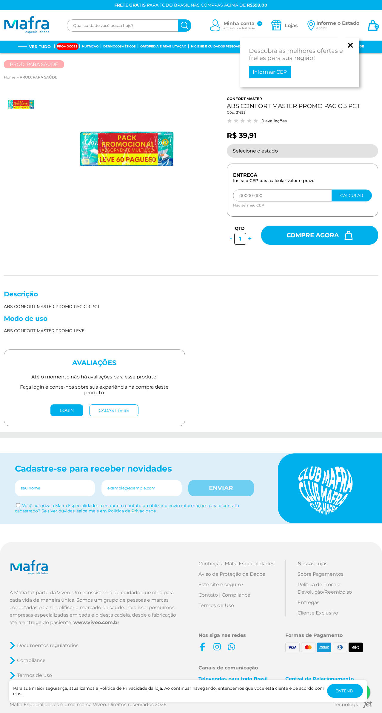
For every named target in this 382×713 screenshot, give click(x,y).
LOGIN (67, 410)
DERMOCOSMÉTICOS (119, 46)
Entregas (308, 602)
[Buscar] (184, 25)
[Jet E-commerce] (353, 705)
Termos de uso (34, 675)
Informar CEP (270, 72)
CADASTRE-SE (114, 410)
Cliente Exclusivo (318, 613)
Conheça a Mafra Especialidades (236, 563)
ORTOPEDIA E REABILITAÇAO (163, 46)
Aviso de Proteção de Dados (231, 574)
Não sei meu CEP (248, 205)
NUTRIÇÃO (90, 46)
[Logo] (26, 25)
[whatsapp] (231, 647)
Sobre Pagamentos (321, 574)
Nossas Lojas (312, 563)
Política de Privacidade (132, 511)
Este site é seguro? (221, 584)
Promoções (67, 46)
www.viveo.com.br (96, 622)
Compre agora (313, 235)
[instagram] (217, 647)
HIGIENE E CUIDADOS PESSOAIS (216, 46)
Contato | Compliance (224, 595)
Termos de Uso (216, 605)
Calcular (351, 195)
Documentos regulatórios (47, 645)
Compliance (31, 660)
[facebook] (202, 647)
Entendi (345, 691)
